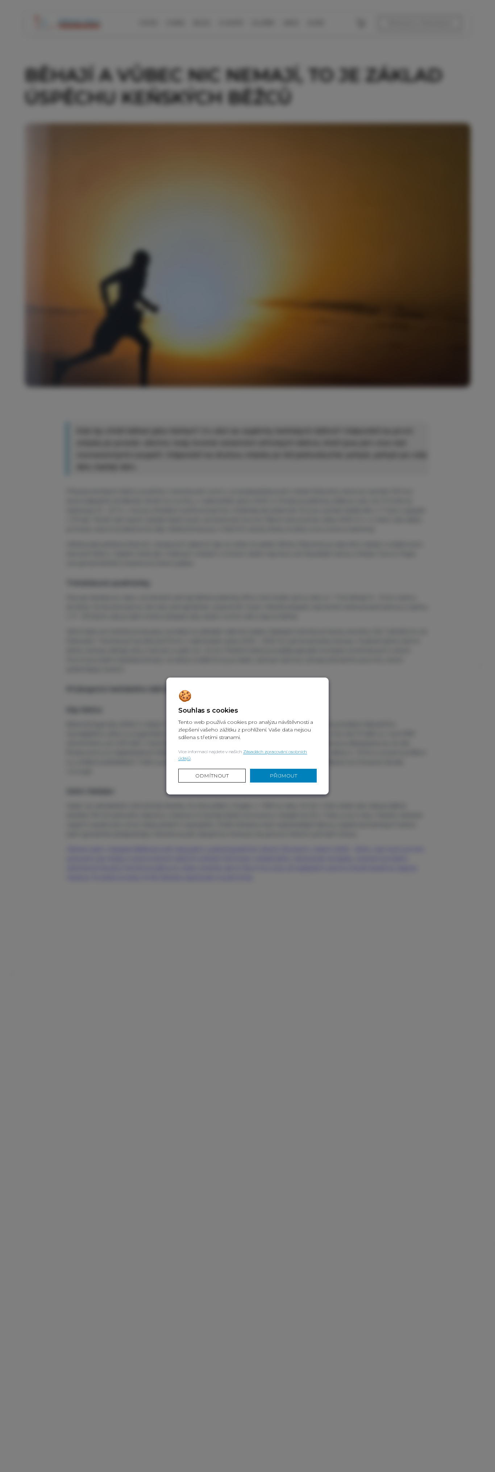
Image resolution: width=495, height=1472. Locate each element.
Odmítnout (211, 775)
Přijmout (283, 775)
